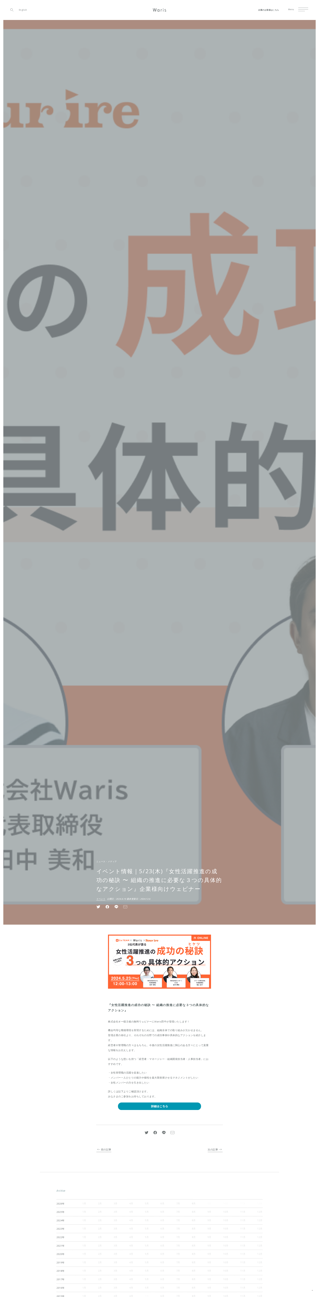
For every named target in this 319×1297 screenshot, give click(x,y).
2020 (59, 1254)
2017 (59, 1279)
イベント (100, 898)
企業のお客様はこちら (268, 10)
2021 (59, 1245)
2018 (59, 1270)
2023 (59, 1228)
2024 (59, 1220)
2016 (59, 1287)
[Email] (125, 906)
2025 (59, 1211)
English (23, 9)
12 (258, 1211)
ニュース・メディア (106, 861)
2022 (59, 1237)
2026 (59, 1203)
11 (241, 1211)
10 (224, 1211)
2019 (59, 1262)
